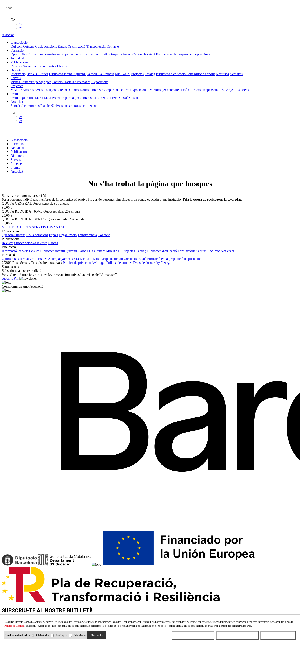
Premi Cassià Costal (124, 98)
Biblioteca (18, 155)
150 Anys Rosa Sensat (235, 90)
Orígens (28, 46)
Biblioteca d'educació (171, 74)
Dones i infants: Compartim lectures (104, 90)
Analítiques (61, 635)
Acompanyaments (69, 54)
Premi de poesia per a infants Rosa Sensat (80, 98)
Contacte (113, 46)
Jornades (50, 54)
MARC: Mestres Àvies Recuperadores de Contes (45, 90)
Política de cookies (119, 263)
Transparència (96, 46)
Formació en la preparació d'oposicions (183, 54)
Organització (76, 46)
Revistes (16, 66)
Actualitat (17, 148)
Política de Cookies (14, 625)
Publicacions (19, 152)
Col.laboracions (46, 46)
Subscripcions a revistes (39, 66)
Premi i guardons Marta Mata (31, 98)
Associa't (8, 35)
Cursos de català (143, 54)
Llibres (62, 66)
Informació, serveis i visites (29, 74)
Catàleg (150, 74)
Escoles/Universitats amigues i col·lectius (68, 105)
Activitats (236, 74)
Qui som (16, 46)
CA (13, 19)
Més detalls (97, 635)
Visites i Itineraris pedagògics (31, 82)
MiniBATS (122, 74)
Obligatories (42, 635)
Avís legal (98, 263)
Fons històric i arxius (200, 74)
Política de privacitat (77, 263)
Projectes (137, 74)
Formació (17, 144)
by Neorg (163, 263)
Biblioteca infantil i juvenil (67, 74)
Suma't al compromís (25, 105)
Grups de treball (120, 54)
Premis (15, 167)
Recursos (222, 74)
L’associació (19, 140)
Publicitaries (80, 635)
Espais (62, 46)
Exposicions (99, 82)
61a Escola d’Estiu (95, 54)
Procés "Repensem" (206, 90)
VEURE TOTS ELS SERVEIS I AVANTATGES (37, 227)
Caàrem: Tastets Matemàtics (71, 82)
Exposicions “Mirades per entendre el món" (160, 90)
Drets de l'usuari (144, 263)
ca (20, 23)
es (20, 27)
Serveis (16, 159)
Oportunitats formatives (27, 54)
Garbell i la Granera (100, 74)
